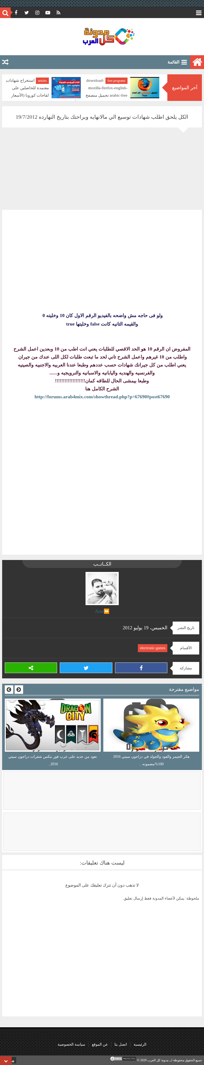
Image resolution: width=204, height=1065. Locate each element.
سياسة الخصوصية (71, 1044)
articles (42, 81)
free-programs (116, 81)
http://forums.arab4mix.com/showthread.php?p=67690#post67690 (102, 396)
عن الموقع (100, 1044)
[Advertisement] (102, 172)
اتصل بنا (120, 1044)
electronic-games (152, 648)
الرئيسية (140, 1044)
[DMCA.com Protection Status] (123, 1060)
